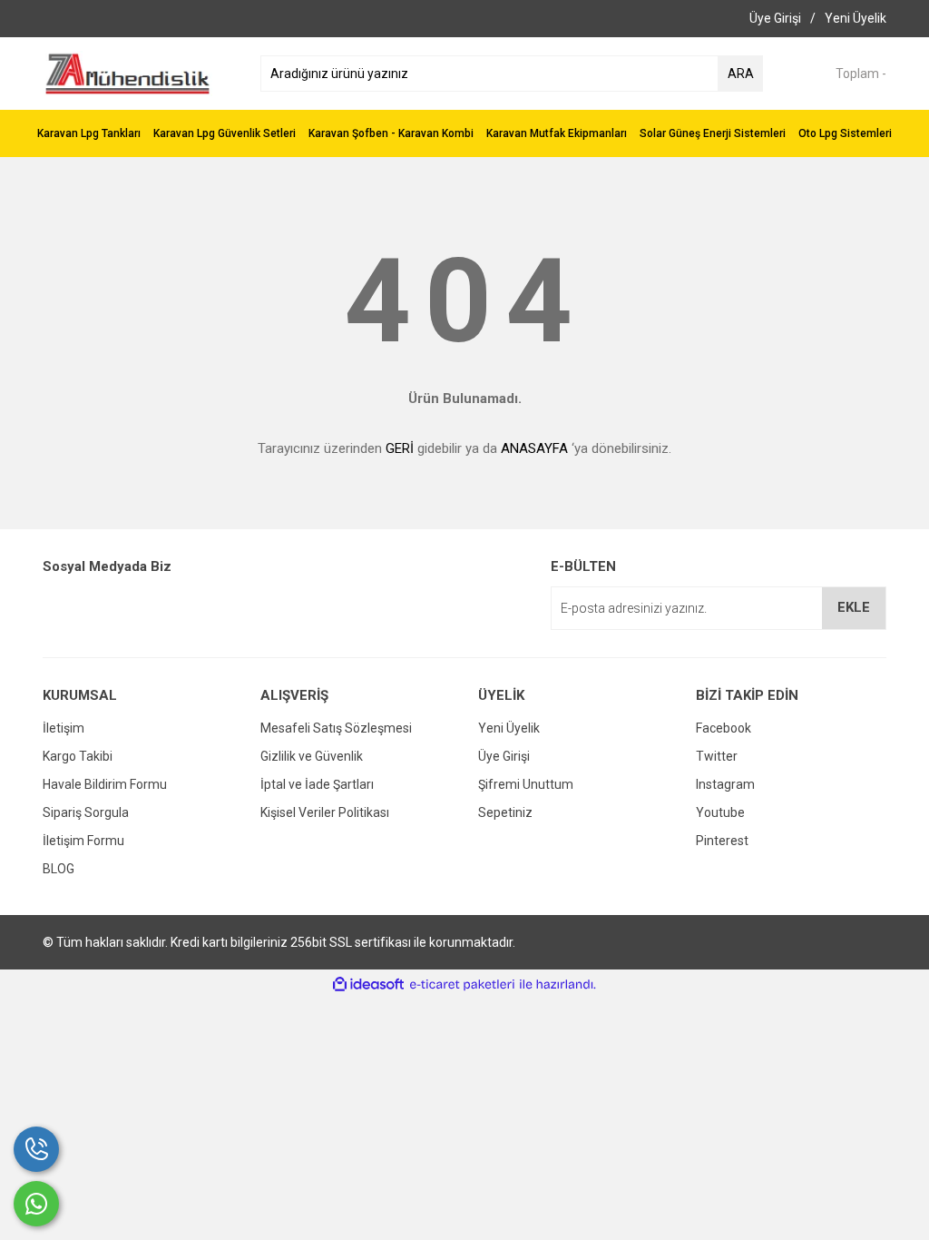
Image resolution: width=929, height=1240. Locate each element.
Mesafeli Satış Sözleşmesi (336, 728)
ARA (741, 73)
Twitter (717, 756)
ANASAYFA (534, 448)
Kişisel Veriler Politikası (324, 812)
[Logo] (127, 72)
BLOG (58, 868)
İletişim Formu (83, 840)
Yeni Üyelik (509, 728)
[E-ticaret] (462, 984)
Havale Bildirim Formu (105, 784)
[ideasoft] (368, 984)
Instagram (725, 784)
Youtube (720, 812)
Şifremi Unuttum (525, 784)
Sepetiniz (505, 812)
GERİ (400, 448)
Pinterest (722, 840)
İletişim (63, 728)
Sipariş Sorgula (86, 812)
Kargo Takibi (77, 756)
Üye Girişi (504, 756)
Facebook (723, 728)
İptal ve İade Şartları (317, 784)
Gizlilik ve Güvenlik (311, 756)
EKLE (853, 607)
